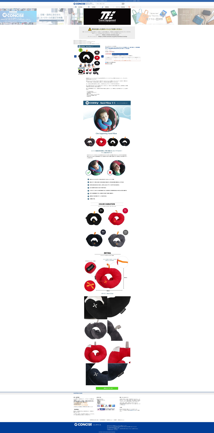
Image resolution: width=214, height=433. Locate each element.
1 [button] (102, 25)
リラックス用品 (89, 42)
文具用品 (93, 7)
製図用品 (107, 7)
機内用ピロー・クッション (95, 43)
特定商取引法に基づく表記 (94, 419)
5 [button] (108, 25)
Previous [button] (75, 56)
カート (133, 7)
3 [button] (105, 25)
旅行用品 (80, 7)
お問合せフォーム (133, 410)
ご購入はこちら (107, 388)
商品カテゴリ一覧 (76, 40)
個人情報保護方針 (102, 419)
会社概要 (115, 419)
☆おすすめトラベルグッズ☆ (91, 41)
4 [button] (107, 25)
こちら (124, 404)
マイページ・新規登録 (120, 7)
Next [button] (102, 56)
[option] (59, 16)
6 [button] (110, 25)
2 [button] (103, 25)
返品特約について (109, 419)
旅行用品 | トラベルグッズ (82, 40)
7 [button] (112, 25)
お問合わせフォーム (121, 419)
